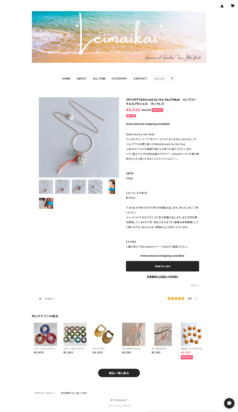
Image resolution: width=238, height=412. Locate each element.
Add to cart (163, 266)
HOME (66, 78)
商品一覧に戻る (119, 373)
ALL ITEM (99, 78)
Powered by (115, 405)
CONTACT (140, 78)
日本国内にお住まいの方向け (162, 276)
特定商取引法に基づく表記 (74, 393)
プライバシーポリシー (45, 393)
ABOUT (82, 78)
